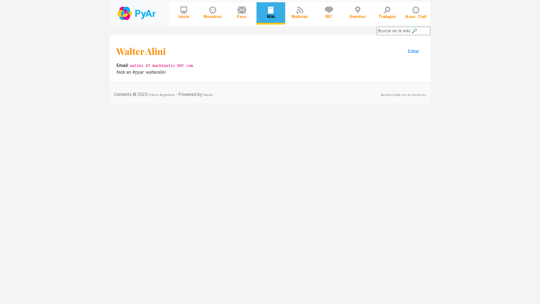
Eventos (358, 16)
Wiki (271, 16)
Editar (413, 51)
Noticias (300, 16)
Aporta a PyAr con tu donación (403, 95)
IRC (328, 16)
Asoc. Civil (415, 16)
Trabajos (387, 16)
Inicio (183, 16)
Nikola (208, 95)
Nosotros (213, 16)
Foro (241, 16)
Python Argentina (161, 95)
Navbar (137, 13)
